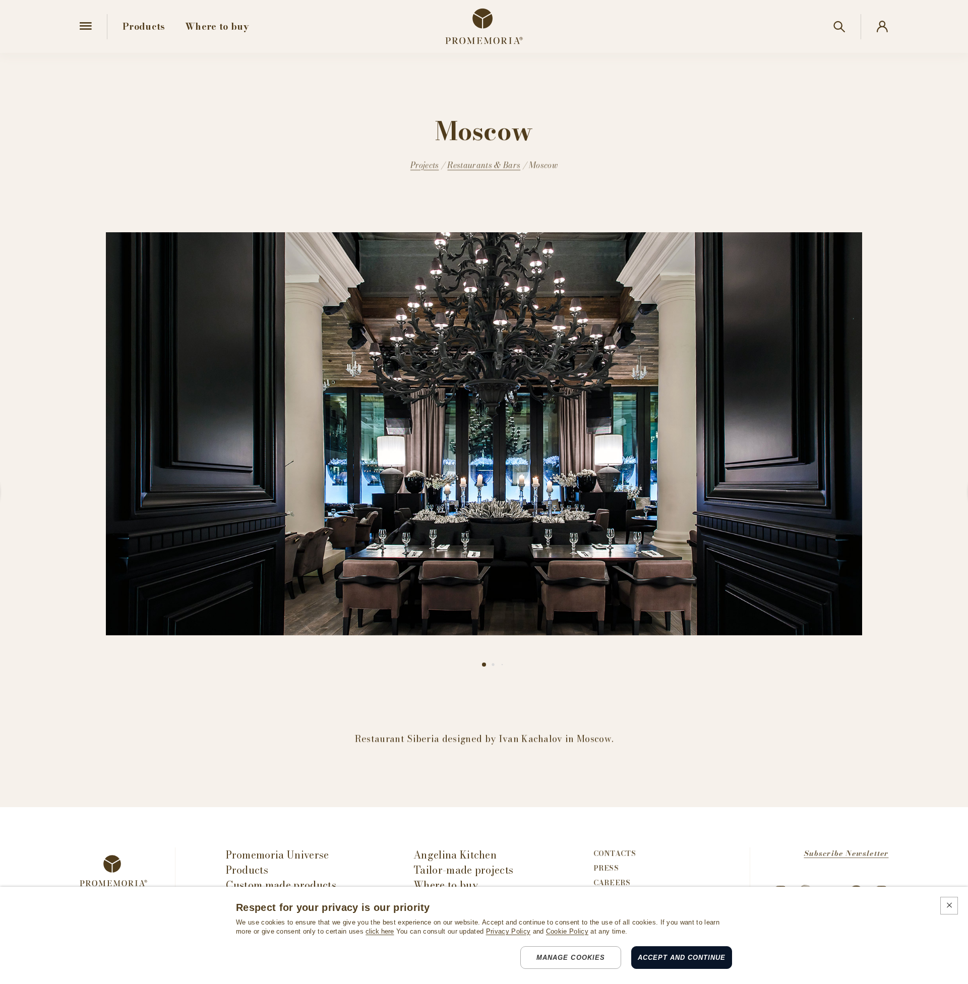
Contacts (614, 853)
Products (247, 870)
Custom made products (281, 885)
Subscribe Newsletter (846, 853)
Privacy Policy (508, 931)
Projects (424, 165)
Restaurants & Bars (483, 165)
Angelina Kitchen (455, 855)
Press (606, 868)
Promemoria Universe (277, 855)
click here (380, 931)
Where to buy (445, 885)
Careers (612, 882)
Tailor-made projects (463, 870)
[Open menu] (86, 26)
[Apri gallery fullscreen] (484, 433)
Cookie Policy (567, 931)
